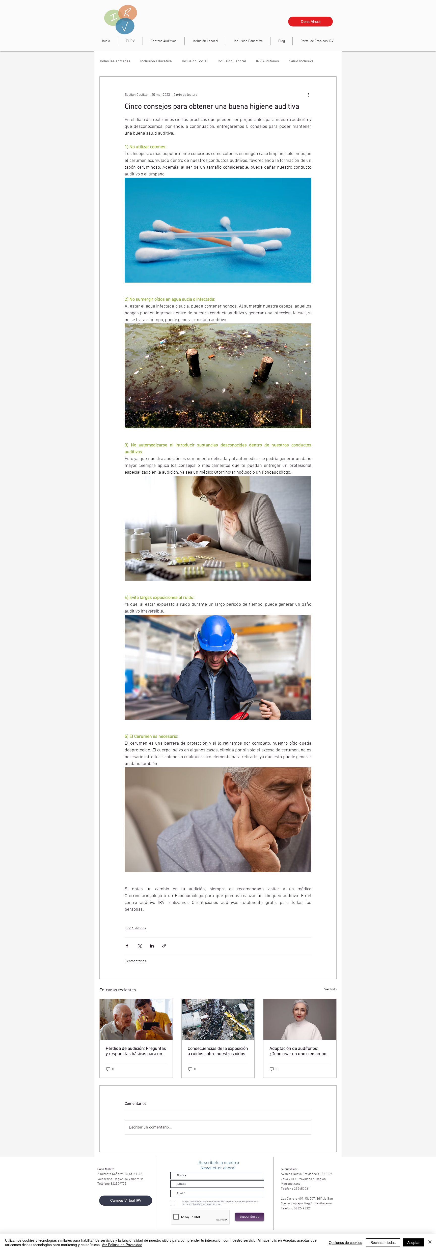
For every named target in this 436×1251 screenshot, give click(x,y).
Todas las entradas (114, 61)
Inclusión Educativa (156, 61)
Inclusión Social (195, 61)
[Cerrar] (430, 1242)
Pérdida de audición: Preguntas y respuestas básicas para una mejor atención (136, 1051)
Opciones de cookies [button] (345, 1242)
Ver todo (330, 989)
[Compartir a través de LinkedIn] (151, 945)
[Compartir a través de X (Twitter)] (139, 945)
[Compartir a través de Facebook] (127, 945)
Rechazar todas (383, 1242)
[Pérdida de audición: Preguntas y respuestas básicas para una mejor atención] (136, 1019)
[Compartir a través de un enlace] (164, 945)
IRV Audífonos (267, 61)
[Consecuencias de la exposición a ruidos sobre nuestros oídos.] (218, 1019)
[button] (205, 41)
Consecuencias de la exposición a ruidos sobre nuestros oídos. (218, 1051)
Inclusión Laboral (232, 61)
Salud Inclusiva (301, 61)
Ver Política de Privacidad (122, 1244)
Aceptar (413, 1242)
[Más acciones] (308, 95)
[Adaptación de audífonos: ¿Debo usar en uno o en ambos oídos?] (299, 1019)
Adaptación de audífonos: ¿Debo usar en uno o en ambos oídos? (299, 1051)
